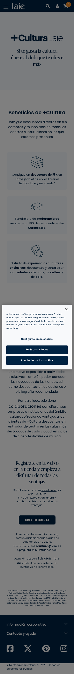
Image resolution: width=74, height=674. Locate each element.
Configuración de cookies (37, 339)
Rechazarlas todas (37, 349)
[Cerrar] (66, 309)
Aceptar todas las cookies (37, 360)
